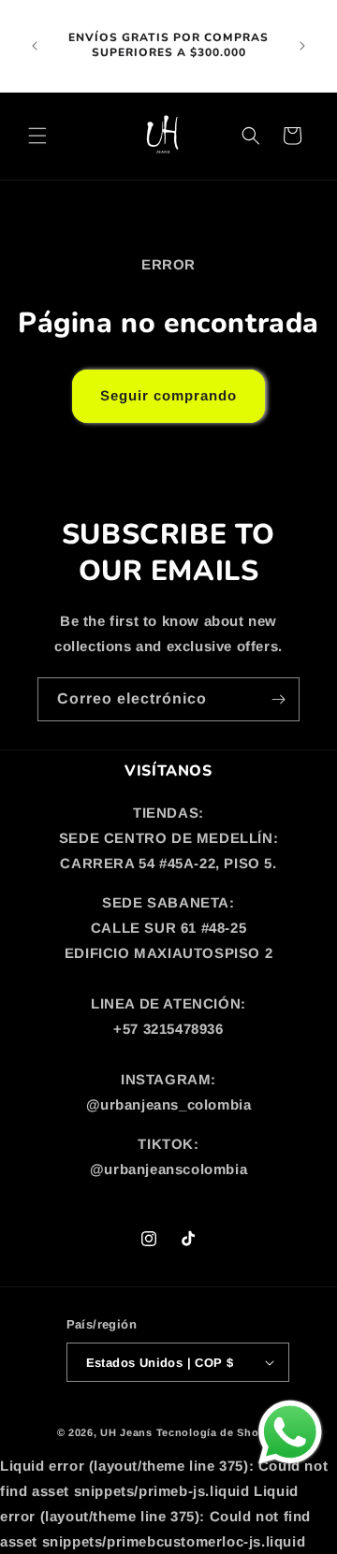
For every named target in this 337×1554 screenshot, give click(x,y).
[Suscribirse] (278, 699)
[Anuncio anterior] (34, 45)
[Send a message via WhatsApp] (290, 1432)
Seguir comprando (168, 395)
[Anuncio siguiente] (302, 45)
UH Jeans (126, 1432)
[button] (37, 135)
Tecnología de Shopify (218, 1432)
